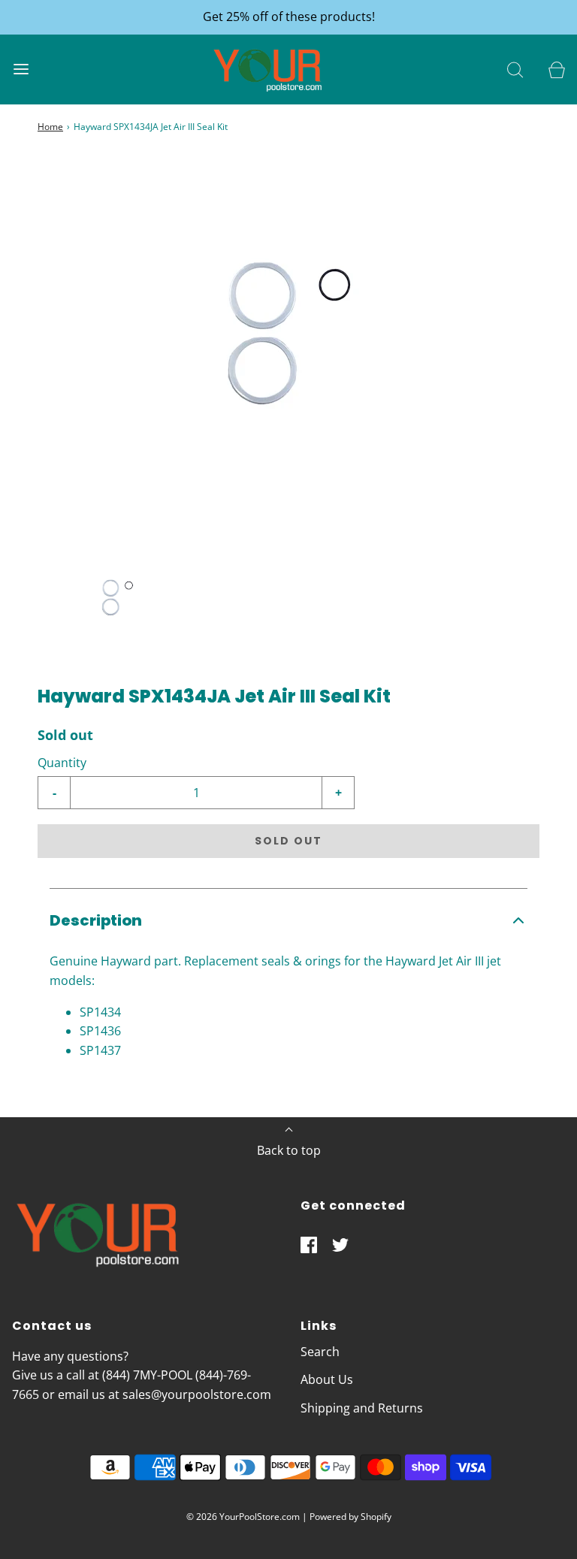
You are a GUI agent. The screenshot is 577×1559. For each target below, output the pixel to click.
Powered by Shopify (350, 1516)
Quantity (62, 762)
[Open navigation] (20, 69)
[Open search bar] (515, 69)
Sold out (288, 840)
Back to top (289, 1150)
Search (320, 1351)
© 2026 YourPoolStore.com (243, 1516)
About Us (327, 1379)
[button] (117, 600)
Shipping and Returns (362, 1408)
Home (50, 126)
